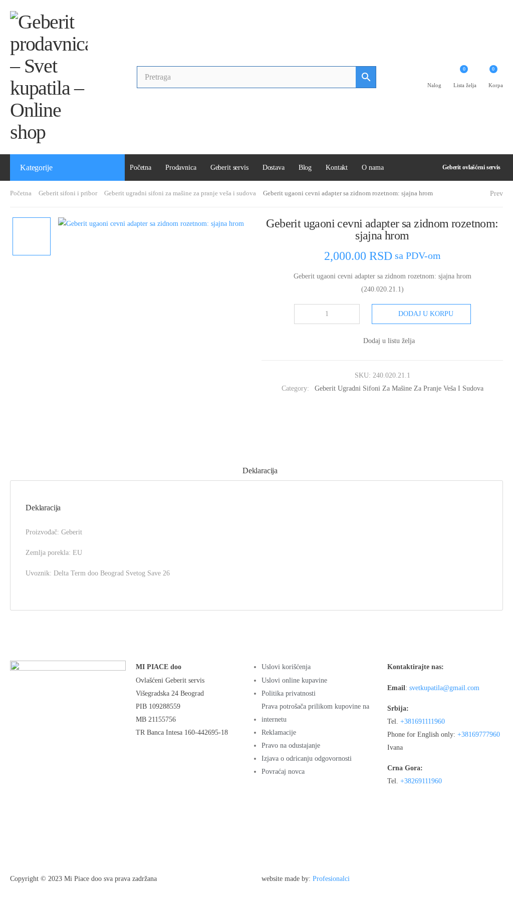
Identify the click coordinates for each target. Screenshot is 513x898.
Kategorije (36, 167)
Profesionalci (331, 878)
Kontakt (337, 167)
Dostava (274, 167)
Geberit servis (229, 167)
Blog (305, 167)
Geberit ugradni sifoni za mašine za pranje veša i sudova (180, 193)
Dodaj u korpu (425, 314)
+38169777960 (478, 734)
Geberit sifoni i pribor (68, 193)
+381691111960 (422, 721)
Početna (140, 167)
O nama (372, 167)
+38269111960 (421, 781)
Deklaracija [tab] (260, 470)
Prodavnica (180, 167)
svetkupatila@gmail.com (444, 688)
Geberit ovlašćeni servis (471, 167)
